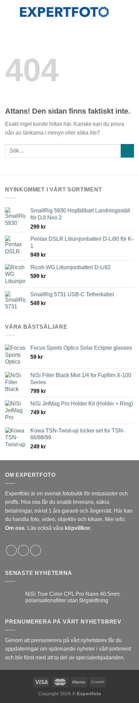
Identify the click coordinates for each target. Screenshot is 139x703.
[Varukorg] (130, 11)
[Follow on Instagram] (23, 550)
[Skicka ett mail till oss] (35, 550)
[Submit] (127, 150)
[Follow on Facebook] (11, 550)
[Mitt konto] (119, 11)
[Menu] (9, 11)
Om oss (15, 528)
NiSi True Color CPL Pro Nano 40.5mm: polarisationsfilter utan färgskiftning (72, 597)
